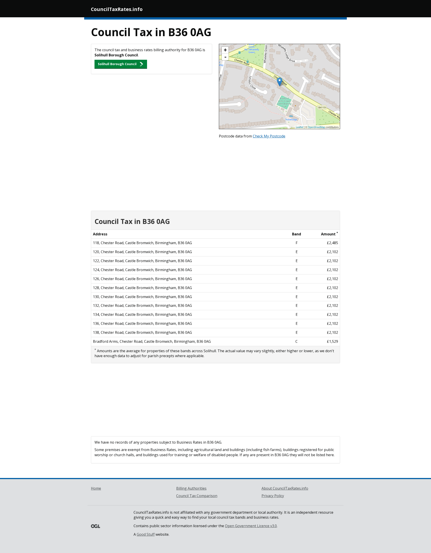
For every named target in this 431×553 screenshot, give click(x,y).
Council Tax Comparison (196, 495)
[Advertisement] (215, 173)
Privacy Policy (273, 495)
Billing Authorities (191, 488)
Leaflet (299, 127)
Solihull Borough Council (117, 64)
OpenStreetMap (316, 127)
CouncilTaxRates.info (117, 9)
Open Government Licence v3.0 (251, 525)
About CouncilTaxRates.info (285, 488)
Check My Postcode (269, 136)
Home (96, 488)
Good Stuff (146, 534)
